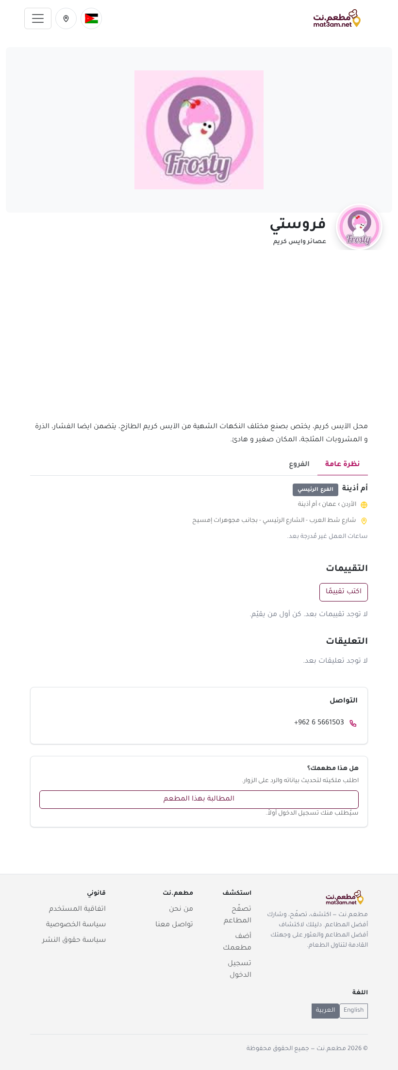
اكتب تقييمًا (344, 592)
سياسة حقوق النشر (74, 941)
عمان (329, 505)
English (354, 1010)
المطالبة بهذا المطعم (199, 799)
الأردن (348, 505)
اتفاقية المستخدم (77, 910)
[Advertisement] (199, 341)
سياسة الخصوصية (76, 925)
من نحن (181, 910)
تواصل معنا (174, 925)
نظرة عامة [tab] (342, 465)
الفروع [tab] (299, 465)
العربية (325, 1010)
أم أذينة (307, 505)
